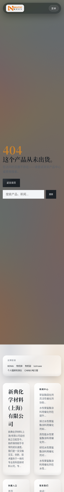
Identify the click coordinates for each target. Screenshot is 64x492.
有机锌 (19, 366)
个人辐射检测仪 (15, 370)
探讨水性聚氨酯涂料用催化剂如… (46, 425)
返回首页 (11, 182)
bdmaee (38, 366)
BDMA (11, 366)
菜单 (53, 8)
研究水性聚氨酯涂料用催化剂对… (46, 451)
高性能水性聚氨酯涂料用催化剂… (46, 438)
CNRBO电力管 (31, 370)
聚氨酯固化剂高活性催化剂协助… (46, 398)
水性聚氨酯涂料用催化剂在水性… (46, 464)
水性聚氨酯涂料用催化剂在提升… (46, 411)
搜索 (51, 194)
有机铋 (28, 366)
